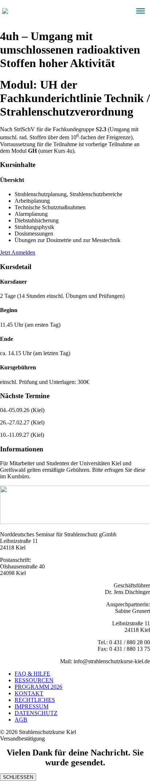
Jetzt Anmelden (17, 252)
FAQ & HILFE (32, 674)
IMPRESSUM (31, 706)
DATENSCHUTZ (36, 713)
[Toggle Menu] (140, 10)
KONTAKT (29, 693)
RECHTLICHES (35, 700)
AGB (21, 719)
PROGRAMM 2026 (38, 687)
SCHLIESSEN (18, 777)
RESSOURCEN (34, 680)
